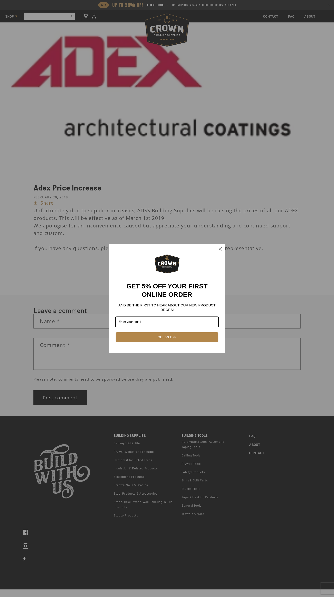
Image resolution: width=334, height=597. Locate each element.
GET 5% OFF (167, 337)
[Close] (220, 249)
